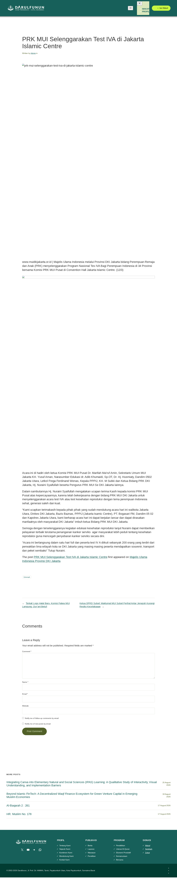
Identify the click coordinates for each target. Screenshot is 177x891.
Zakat (147, 853)
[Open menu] (130, 8)
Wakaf (147, 845)
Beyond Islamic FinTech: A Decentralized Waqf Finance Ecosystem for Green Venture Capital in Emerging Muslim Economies (71, 795)
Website (25, 706)
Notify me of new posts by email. (38, 724)
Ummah (27, 577)
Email (25, 694)
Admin (33, 53)
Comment (26, 651)
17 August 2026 (164, 805)
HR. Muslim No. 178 (18, 814)
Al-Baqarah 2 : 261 (18, 805)
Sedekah (148, 849)
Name (25, 682)
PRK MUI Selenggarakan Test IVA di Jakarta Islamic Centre (70, 557)
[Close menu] (139, 3)
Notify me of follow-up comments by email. (42, 718)
